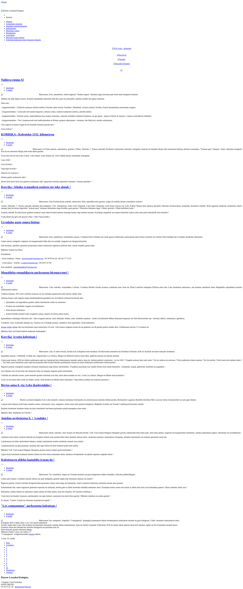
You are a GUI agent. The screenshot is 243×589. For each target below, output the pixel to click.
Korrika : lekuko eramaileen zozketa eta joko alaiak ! (36, 187)
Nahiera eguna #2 (12, 79)
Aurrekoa (10, 545)
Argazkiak (10, 35)
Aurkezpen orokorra (14, 24)
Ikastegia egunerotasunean (16, 26)
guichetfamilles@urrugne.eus (25, 267)
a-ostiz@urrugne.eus (29, 263)
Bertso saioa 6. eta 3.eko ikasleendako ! (26, 385)
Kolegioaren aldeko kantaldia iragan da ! (27, 459)
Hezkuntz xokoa (12, 31)
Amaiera (9, 572)
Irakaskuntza (11, 28)
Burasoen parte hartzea (15, 38)
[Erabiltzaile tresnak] (2, 84)
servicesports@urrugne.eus (32, 258)
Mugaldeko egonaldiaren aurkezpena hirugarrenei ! (35, 272)
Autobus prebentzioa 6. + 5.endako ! (24, 418)
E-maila (9, 90)
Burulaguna (10, 33)
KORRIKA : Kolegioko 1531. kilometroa (27, 134)
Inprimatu (10, 88)
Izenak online (6, 327)
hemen (31, 534)
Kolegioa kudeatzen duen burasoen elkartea (23, 40)
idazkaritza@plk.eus (23, 587)
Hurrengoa (10, 570)
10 (7, 568)
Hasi (8, 543)
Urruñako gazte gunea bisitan (20, 222)
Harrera (9, 22)
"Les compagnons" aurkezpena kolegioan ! (29, 505)
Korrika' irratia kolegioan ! (19, 336)
